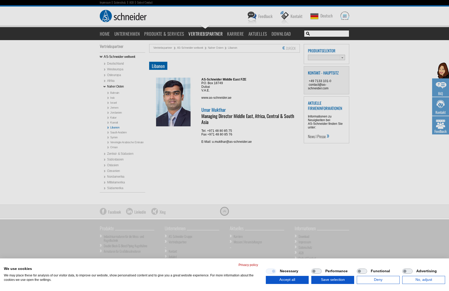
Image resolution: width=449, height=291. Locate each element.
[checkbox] (271, 271)
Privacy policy (248, 265)
